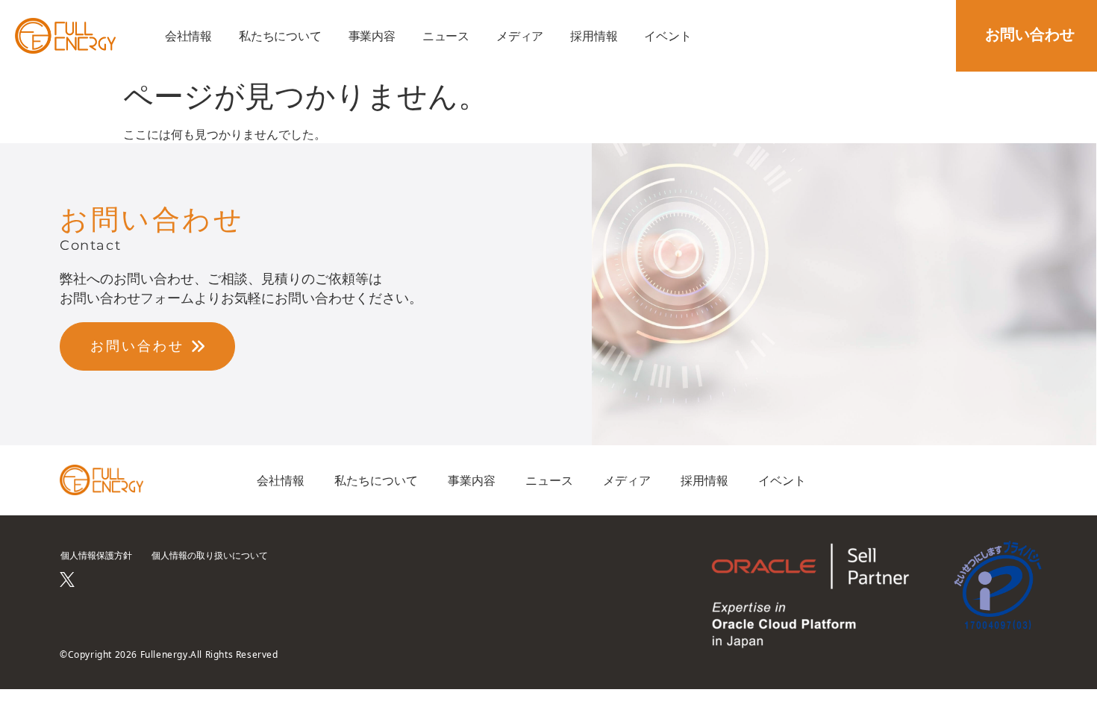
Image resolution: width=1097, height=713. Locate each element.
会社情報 (188, 36)
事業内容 (372, 36)
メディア (519, 36)
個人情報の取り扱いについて (209, 555)
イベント (667, 36)
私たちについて (280, 36)
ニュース (445, 36)
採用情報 (593, 36)
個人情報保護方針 (96, 555)
